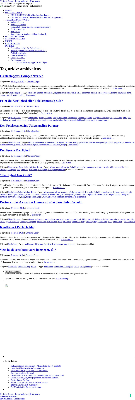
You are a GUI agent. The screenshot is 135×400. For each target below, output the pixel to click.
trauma (114, 93)
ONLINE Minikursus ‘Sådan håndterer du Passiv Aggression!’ (37, 17)
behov (76, 266)
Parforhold (12, 192)
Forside (8, 10)
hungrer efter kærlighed (102, 118)
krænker (51, 194)
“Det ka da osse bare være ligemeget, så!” (28, 249)
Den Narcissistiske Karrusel (22, 373)
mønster (24, 169)
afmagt (31, 219)
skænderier (58, 244)
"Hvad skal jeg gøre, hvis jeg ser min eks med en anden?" (35, 378)
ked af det (118, 118)
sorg (93, 120)
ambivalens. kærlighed (54, 142)
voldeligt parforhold (65, 197)
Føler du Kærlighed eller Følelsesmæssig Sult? (31, 100)
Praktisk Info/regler (18, 53)
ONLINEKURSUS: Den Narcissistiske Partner (30, 15)
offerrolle (67, 222)
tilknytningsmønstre (56, 169)
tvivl (45, 197)
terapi (63, 145)
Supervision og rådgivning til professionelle (29, 34)
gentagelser (81, 167)
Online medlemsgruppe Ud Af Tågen (31, 62)
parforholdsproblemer (81, 120)
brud (79, 219)
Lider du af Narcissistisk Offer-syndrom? (28, 368)
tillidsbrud (102, 222)
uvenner (71, 244)
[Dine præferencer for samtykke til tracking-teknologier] (130, 395)
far (68, 167)
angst (67, 219)
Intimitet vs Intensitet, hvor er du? (24, 385)
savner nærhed (45, 145)
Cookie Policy (62, 278)
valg (54, 197)
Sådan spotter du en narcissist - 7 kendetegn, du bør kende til (36, 366)
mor (18, 169)
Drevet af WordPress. (9, 396)
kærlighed (86, 93)
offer (60, 222)
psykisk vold (96, 93)
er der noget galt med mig (121, 192)
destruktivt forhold (92, 192)
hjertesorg (39, 244)
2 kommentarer (102, 120)
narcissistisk (52, 222)
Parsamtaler (15, 32)
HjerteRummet (14, 118)
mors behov (21, 120)
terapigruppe (37, 197)
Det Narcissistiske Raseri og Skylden (26, 387)
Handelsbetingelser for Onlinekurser (26, 48)
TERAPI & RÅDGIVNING (17, 20)
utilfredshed (117, 222)
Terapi (39, 167)
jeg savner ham (12, 222)
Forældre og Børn (15, 167)
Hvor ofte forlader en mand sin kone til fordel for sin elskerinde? (37, 375)
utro (49, 197)
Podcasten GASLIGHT (15, 39)
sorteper (89, 222)
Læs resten (119, 88)
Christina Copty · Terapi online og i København (20, 1)
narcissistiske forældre (62, 120)
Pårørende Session (18, 24)
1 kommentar (30, 95)
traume (3, 95)
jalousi (28, 194)
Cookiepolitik (19, 399)
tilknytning (42, 169)
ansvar (73, 219)
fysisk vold (76, 93)
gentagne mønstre (94, 167)
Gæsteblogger (14, 93)
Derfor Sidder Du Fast (20, 380)
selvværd (56, 145)
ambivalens (48, 93)
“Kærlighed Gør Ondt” (16, 175)
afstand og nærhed (35, 93)
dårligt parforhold (60, 118)
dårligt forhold (88, 219)
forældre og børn (85, 118)
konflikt (43, 194)
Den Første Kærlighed (15, 150)
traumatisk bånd (124, 93)
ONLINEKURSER (13, 13)
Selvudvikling (30, 167)
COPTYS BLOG (12, 43)
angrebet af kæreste (62, 93)
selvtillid (3, 197)
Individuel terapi (17, 22)
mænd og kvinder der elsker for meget (98, 194)
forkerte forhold (6, 194)
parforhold (18, 145)
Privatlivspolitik (6, 399)
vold (21, 95)
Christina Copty (33, 81)
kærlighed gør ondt (8, 120)
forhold (73, 167)
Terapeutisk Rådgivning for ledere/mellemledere (30, 27)
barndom (68, 142)
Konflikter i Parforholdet (17, 227)
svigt (23, 197)
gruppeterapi (119, 142)
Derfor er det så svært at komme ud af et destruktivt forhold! (41, 202)
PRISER (9, 41)
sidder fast (76, 222)
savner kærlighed (31, 145)
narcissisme (32, 120)
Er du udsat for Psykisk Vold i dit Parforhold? (29, 370)
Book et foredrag (18, 29)
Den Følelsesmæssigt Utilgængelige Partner (29, 125)
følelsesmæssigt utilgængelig (101, 142)
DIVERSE (9, 46)
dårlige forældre (45, 118)
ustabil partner (12, 95)
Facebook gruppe (18, 60)
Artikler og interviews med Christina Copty (29, 50)
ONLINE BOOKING (14, 36)
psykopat (106, 93)
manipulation (85, 266)
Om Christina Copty (19, 55)
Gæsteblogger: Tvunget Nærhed (21, 76)
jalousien (35, 194)
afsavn (31, 142)
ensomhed (72, 118)
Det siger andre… (18, 58)
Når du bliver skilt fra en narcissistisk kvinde (29, 382)
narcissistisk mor (45, 120)
